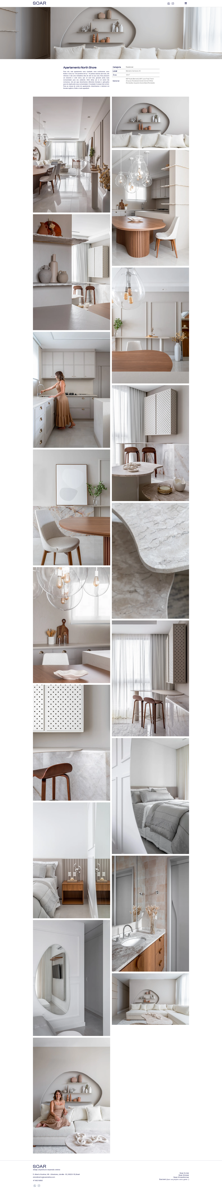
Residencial (129, 67)
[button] (185, 3)
